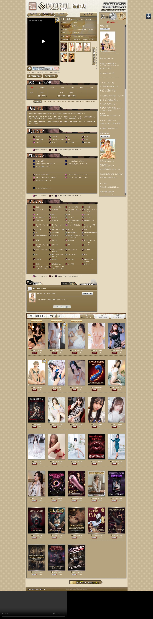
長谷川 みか (76, 350)
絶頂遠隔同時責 (96, 387)
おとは (36, 461)
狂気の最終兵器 (116, 535)
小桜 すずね (56, 350)
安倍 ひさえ (56, 424)
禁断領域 (36, 424)
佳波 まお (116, 424)
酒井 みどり (115, 461)
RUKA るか (75, 461)
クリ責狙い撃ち (96, 535)
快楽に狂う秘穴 (96, 461)
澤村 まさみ (115, 387)
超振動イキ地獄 (56, 572)
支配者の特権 (36, 535)
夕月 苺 (55, 387)
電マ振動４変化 (56, 535)
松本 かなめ (56, 461)
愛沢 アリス (36, 498)
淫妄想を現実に (36, 572)
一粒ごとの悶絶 (56, 498)
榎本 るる (36, 350)
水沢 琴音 (36, 387)
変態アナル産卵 (76, 572)
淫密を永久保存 (116, 498)
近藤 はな (96, 350)
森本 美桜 (116, 350)
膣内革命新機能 (76, 498)
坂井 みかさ (76, 424)
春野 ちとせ (76, 387)
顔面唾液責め (76, 535)
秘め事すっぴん (96, 498)
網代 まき (96, 424)
